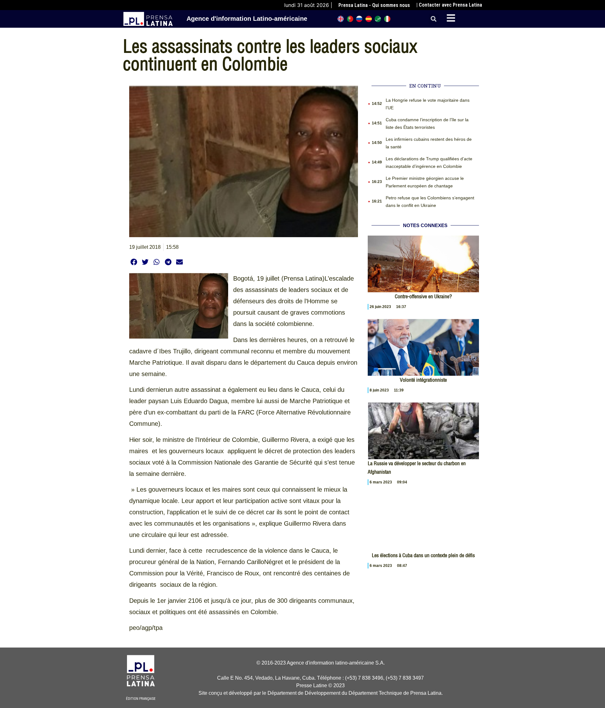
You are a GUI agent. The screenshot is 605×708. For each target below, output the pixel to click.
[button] (434, 19)
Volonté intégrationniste (423, 380)
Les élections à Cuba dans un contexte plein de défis (423, 555)
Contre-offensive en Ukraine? (423, 296)
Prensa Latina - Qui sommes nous (374, 5)
